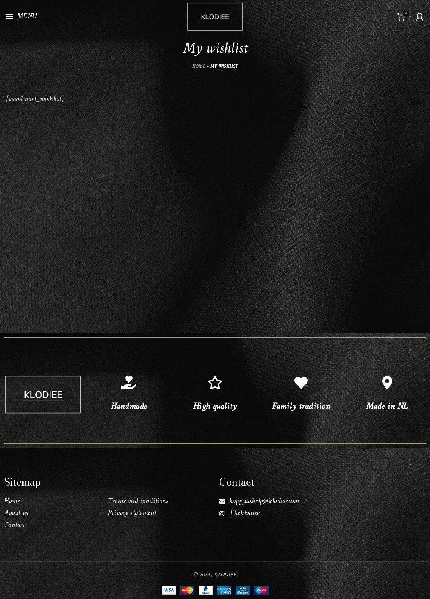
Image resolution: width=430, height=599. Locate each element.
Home (198, 66)
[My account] (420, 16)
